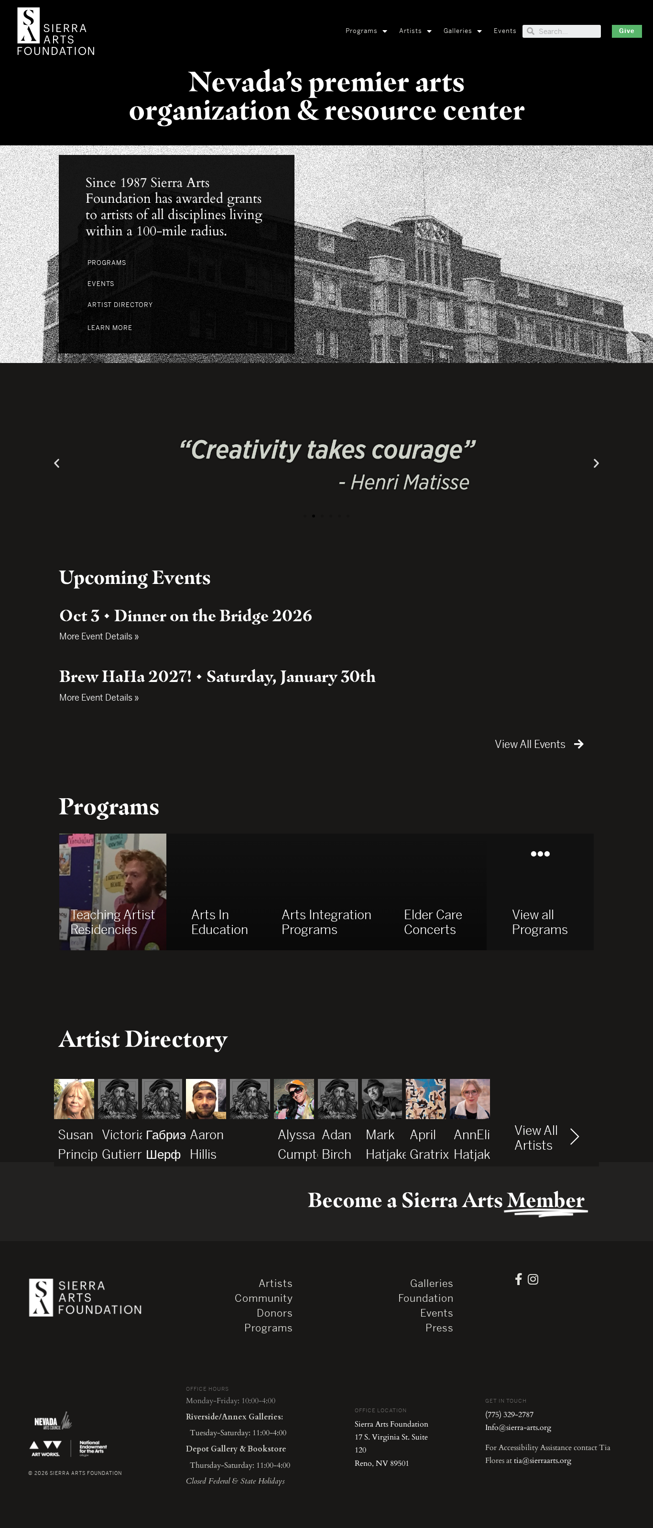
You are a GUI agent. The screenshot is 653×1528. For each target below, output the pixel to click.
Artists (410, 31)
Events (505, 31)
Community (264, 1298)
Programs (362, 31)
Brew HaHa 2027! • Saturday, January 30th (217, 676)
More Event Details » (99, 636)
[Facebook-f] (519, 1279)
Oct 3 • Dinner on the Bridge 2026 (185, 615)
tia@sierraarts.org (542, 1460)
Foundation (426, 1298)
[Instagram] (533, 1279)
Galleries (458, 31)
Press (439, 1328)
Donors (275, 1313)
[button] (627, 31)
